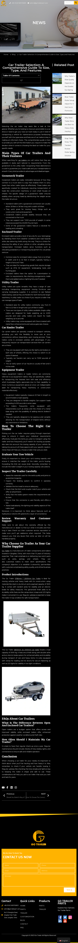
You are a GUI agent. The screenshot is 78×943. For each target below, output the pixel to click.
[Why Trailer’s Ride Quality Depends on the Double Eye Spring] (57, 78)
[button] (39, 75)
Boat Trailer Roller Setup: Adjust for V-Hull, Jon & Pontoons (69, 104)
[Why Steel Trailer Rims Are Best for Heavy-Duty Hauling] (57, 120)
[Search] (76, 2)
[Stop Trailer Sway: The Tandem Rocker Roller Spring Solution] (57, 140)
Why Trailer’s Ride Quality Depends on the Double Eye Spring (70, 83)
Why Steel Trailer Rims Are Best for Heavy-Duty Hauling (69, 124)
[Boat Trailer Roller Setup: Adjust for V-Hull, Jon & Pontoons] (57, 99)
